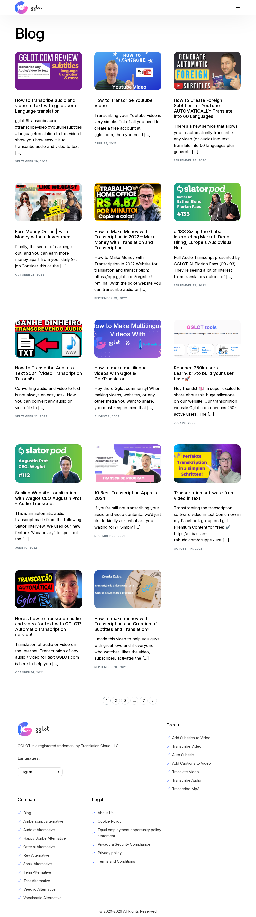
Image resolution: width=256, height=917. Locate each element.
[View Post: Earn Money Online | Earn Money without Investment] (48, 202)
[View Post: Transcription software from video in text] (207, 463)
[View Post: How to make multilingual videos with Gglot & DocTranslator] (127, 339)
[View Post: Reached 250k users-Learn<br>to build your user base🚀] (207, 339)
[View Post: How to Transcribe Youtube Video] (127, 71)
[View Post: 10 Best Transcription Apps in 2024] (127, 463)
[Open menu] (234, 7)
